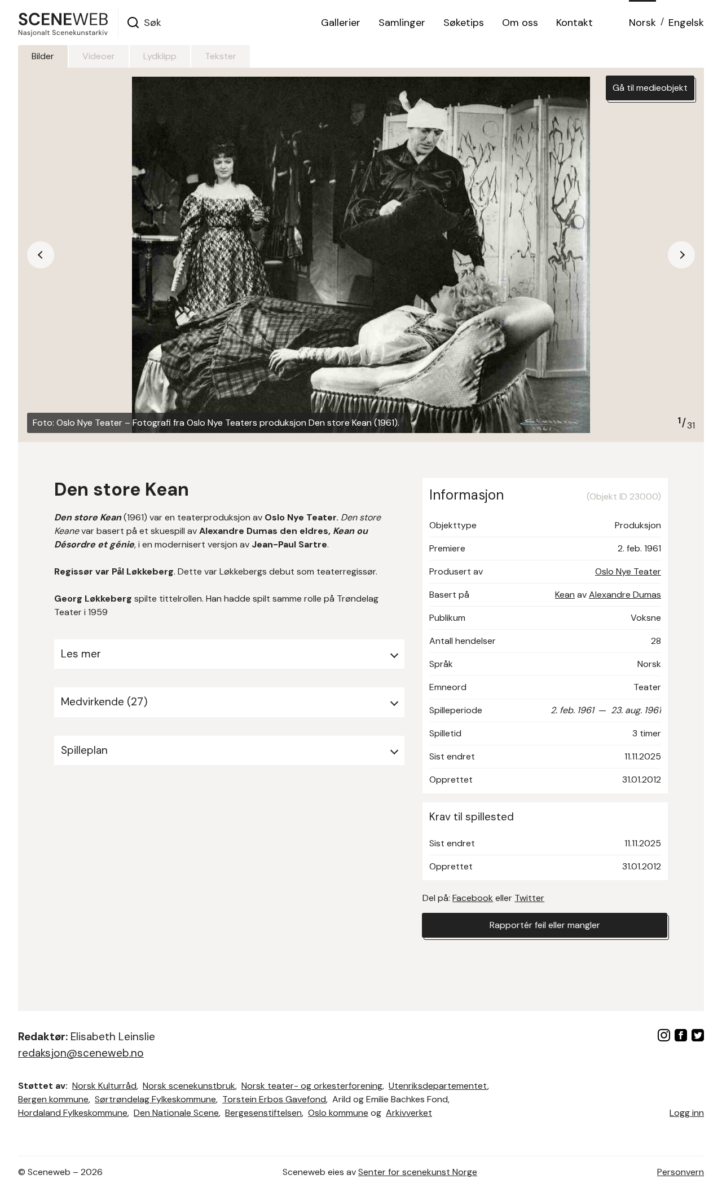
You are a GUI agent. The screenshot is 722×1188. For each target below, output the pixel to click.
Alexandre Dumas (625, 594)
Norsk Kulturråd (104, 1086)
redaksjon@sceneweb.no (81, 1053)
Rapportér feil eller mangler (545, 925)
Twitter (529, 898)
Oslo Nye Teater (628, 571)
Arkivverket (409, 1113)
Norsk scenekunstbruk (189, 1086)
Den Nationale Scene (176, 1113)
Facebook (472, 898)
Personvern (680, 1172)
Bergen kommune (53, 1099)
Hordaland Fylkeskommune (72, 1113)
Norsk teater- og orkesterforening (311, 1086)
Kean (565, 594)
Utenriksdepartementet (438, 1086)
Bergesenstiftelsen (263, 1113)
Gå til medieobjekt (650, 88)
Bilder (43, 56)
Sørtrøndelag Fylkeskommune (155, 1099)
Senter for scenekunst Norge (417, 1172)
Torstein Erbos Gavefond (274, 1099)
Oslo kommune (338, 1113)
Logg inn (687, 1113)
